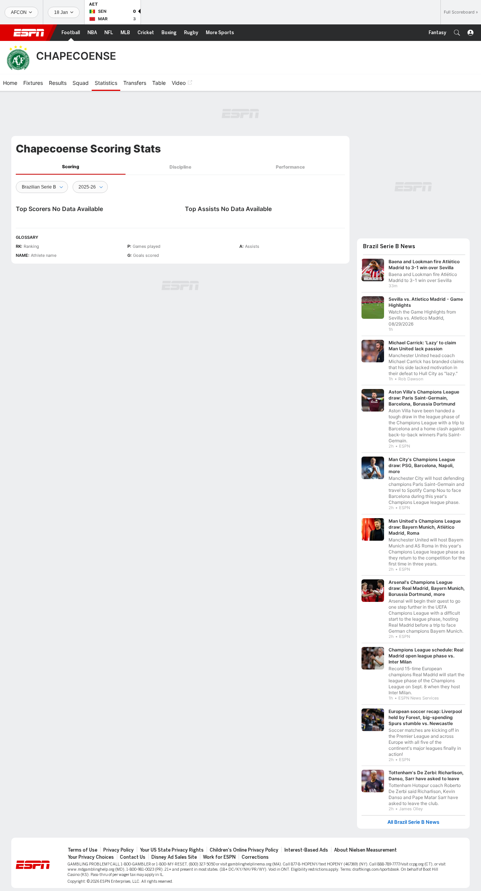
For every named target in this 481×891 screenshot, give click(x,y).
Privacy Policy (118, 850)
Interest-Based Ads (306, 850)
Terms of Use (82, 850)
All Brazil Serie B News (413, 822)
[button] (457, 33)
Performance (290, 167)
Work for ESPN (219, 857)
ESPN (29, 32)
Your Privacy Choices (91, 857)
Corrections (255, 857)
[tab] (71, 167)
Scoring (70, 166)
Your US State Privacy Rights (172, 850)
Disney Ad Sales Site (174, 857)
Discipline (180, 167)
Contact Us (132, 857)
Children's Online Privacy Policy (244, 850)
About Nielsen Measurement (365, 850)
